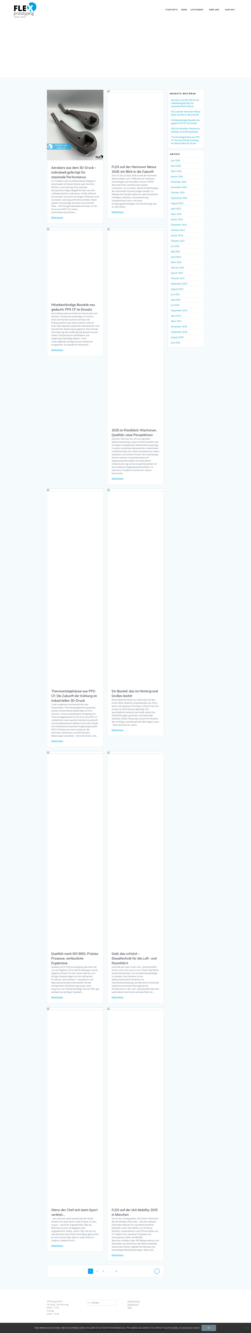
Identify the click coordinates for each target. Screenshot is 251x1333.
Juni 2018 (175, 342)
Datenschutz (133, 1301)
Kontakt (230, 9)
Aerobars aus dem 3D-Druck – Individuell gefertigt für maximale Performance (73, 172)
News (184, 9)
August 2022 (177, 289)
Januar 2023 (177, 273)
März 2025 (176, 214)
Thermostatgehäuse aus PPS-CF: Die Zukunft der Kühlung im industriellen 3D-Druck (74, 696)
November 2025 (179, 187)
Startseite (172, 9)
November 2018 (179, 326)
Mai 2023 (175, 251)
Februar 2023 (177, 267)
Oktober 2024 (177, 230)
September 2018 (179, 331)
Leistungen (197, 9)
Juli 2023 (175, 246)
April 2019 (176, 315)
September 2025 (179, 198)
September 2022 (179, 283)
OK (209, 1328)
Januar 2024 (177, 235)
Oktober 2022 (177, 278)
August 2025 (177, 203)
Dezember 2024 (178, 224)
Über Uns (214, 9)
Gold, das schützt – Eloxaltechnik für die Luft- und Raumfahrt (134, 958)
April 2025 (176, 208)
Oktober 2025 (177, 192)
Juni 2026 (175, 160)
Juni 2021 (175, 294)
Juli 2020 (175, 305)
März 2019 (176, 321)
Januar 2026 (177, 176)
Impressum (133, 1304)
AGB (129, 1307)
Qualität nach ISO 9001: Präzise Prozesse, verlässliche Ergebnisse (74, 958)
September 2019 (179, 310)
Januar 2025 (177, 219)
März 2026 (176, 171)
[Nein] (247, 1328)
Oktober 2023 (177, 240)
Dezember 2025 (178, 181)
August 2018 (177, 337)
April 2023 (176, 256)
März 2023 (176, 262)
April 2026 (176, 165)
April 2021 (176, 299)
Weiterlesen (57, 217)
